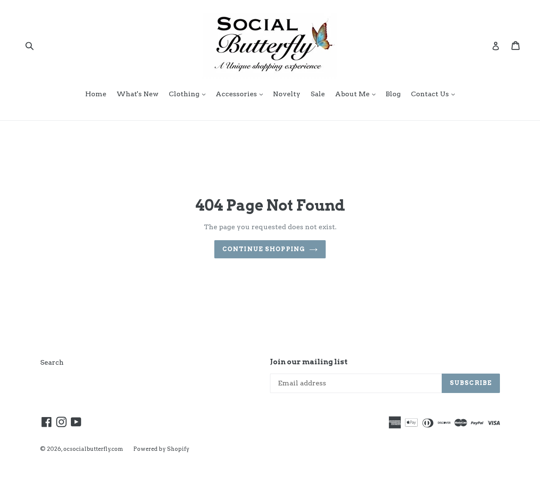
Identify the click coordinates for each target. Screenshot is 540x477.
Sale (317, 94)
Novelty (286, 94)
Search (52, 362)
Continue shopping (263, 249)
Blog (393, 94)
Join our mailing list (309, 362)
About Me (357, 93)
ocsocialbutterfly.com (93, 449)
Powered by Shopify (161, 449)
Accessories (241, 93)
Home (95, 94)
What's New (137, 94)
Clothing (189, 93)
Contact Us (435, 93)
